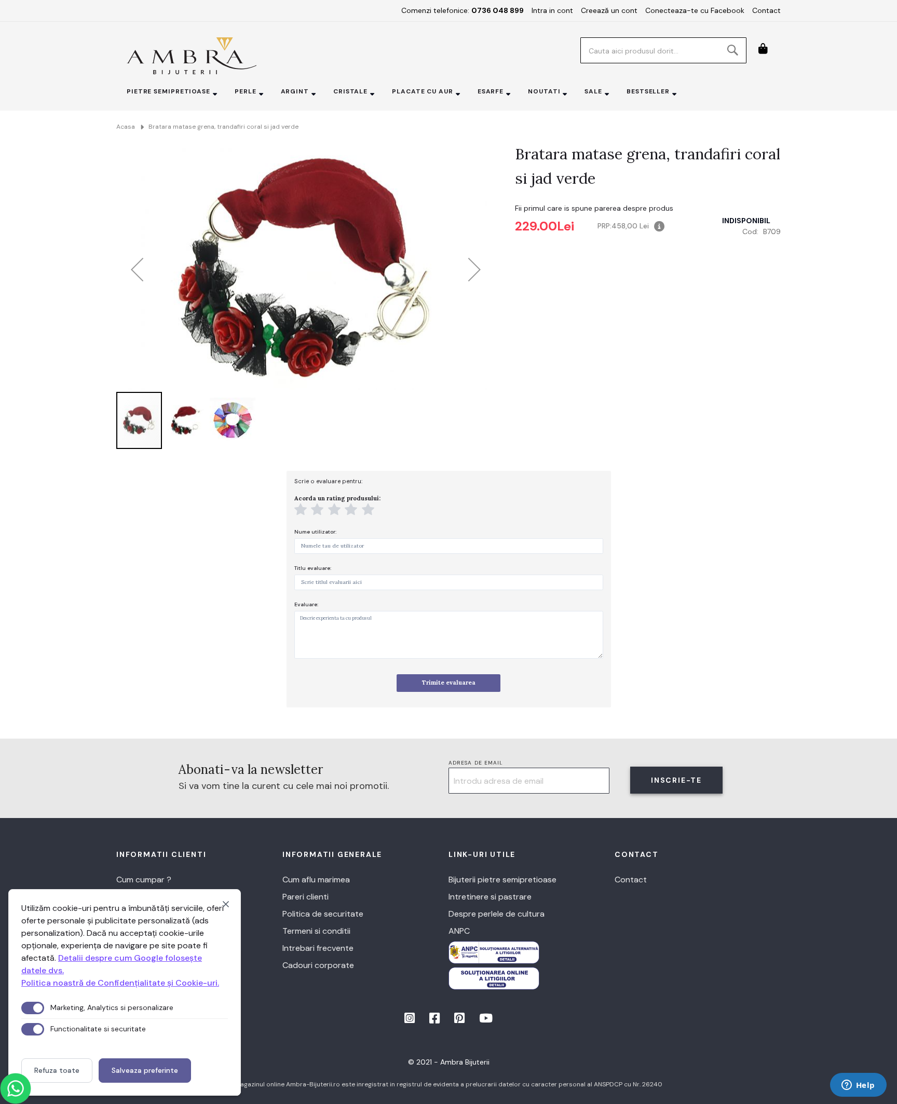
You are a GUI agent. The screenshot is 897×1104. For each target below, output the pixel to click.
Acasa (125, 126)
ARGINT (295, 91)
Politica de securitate (322, 913)
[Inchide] (226, 904)
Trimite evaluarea (448, 682)
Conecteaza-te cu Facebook (694, 10)
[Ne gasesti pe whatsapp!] (15, 1088)
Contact (766, 10)
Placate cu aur (422, 91)
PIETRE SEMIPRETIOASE (168, 91)
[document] (124, 992)
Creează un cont (609, 10)
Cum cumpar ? (143, 879)
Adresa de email (476, 762)
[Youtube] (486, 1020)
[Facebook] (435, 1020)
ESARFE (491, 91)
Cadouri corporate (318, 965)
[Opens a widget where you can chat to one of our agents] (858, 1086)
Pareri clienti (305, 896)
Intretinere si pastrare (490, 896)
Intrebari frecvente (318, 948)
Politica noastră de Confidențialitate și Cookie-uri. (120, 982)
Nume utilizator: (315, 531)
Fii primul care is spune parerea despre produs (594, 208)
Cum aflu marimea (316, 879)
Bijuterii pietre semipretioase (502, 879)
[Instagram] (410, 1020)
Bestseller (648, 91)
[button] (137, 269)
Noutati (544, 91)
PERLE (245, 91)
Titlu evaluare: (312, 568)
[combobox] (663, 50)
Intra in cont (552, 10)
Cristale (350, 91)
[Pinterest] (460, 1020)
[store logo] (191, 55)
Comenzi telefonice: (462, 10)
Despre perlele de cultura (496, 913)
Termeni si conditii (316, 930)
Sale (593, 91)
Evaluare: (306, 604)
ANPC (459, 930)
